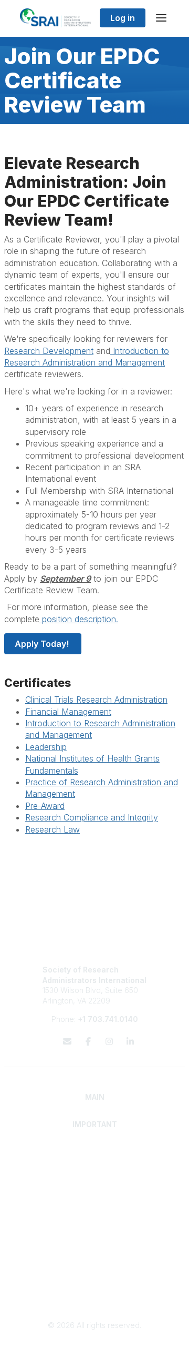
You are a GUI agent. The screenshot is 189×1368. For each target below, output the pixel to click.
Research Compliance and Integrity (91, 817)
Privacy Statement (95, 1279)
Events (94, 1250)
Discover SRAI (94, 1161)
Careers (95, 1239)
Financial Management (68, 711)
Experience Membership (94, 1171)
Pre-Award (45, 805)
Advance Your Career (94, 1190)
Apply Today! (43, 644)
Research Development (48, 351)
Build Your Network (95, 1201)
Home (95, 1151)
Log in (122, 18)
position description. (78, 619)
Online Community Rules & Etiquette (95, 1289)
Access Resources (94, 1211)
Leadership (46, 747)
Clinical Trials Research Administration (96, 699)
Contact (94, 1229)
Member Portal (94, 1268)
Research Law (52, 829)
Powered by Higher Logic (94, 1354)
